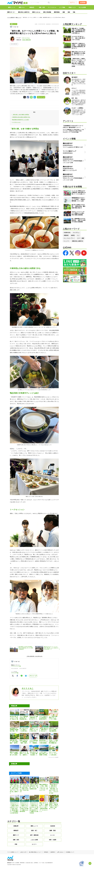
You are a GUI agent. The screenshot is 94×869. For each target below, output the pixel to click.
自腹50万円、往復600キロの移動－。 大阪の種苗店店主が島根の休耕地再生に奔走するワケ (53, 730)
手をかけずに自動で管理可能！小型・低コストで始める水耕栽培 (33, 718)
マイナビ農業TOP (11, 17)
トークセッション (16, 122)
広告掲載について (70, 852)
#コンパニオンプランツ (69, 238)
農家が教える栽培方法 (23, 12)
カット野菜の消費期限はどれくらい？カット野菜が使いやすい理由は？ (53, 718)
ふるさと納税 (34, 839)
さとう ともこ (26, 37)
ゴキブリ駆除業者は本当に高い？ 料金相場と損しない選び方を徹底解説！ (24, 718)
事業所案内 (22, 862)
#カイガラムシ (76, 232)
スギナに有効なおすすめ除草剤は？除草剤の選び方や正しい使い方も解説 (43, 718)
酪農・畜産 (53, 830)
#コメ (78, 235)
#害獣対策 (66, 235)
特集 (74, 12)
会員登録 (82, 2)
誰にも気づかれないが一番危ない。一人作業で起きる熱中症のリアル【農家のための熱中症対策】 (24, 730)
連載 (64, 12)
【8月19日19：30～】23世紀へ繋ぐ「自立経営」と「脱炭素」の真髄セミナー (33, 754)
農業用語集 (57, 12)
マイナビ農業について (12, 852)
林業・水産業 (52, 839)
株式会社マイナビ (11, 862)
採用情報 (36, 862)
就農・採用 (16, 839)
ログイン (72, 2)
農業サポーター (11, 12)
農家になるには (36, 12)
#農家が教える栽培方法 (77, 241)
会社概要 (17, 862)
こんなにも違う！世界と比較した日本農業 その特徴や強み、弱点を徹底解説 (43, 754)
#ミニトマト (67, 241)
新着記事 (16, 826)
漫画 (69, 12)
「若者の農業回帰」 (30, 656)
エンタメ (52, 835)
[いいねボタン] (11, 27)
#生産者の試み (67, 232)
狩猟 (16, 844)
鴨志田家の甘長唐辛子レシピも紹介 (20, 119)
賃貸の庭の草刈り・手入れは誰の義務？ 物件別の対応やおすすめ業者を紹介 (14, 742)
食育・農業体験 (34, 835)
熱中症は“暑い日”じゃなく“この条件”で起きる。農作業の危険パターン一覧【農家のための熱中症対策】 (14, 718)
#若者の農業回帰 (14, 668)
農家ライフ (16, 835)
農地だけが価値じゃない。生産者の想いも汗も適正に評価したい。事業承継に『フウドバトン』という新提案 (14, 754)
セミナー (34, 844)
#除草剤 (73, 235)
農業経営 (16, 830)
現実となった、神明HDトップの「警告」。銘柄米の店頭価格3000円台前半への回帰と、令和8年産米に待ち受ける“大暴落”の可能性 (24, 754)
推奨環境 (53, 852)
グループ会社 (41, 862)
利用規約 (46, 852)
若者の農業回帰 (26, 39)
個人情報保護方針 (49, 862)
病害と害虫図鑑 (47, 12)
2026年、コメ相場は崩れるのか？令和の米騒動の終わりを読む (53, 742)
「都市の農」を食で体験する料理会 (20, 114)
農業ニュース (18, 17)
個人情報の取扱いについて (35, 852)
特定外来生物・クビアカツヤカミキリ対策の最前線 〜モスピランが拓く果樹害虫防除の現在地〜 (43, 742)
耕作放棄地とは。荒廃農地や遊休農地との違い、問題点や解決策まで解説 (14, 730)
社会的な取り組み (29, 862)
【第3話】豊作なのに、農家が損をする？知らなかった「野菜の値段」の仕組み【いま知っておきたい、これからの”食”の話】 (43, 730)
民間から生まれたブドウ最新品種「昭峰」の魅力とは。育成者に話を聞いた (24, 742)
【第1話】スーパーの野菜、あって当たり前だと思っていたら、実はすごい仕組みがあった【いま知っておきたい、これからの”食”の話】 (33, 730)
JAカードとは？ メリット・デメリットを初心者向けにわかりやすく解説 (53, 754)
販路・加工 (34, 830)
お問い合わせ (60, 852)
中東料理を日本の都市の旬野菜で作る (21, 117)
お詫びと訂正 (23, 852)
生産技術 (52, 826)
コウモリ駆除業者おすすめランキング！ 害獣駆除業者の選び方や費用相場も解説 (33, 742)
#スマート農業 (80, 238)
